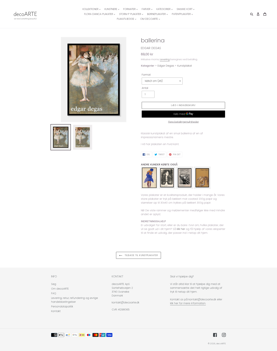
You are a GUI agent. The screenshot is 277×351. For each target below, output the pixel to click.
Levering (165, 59)
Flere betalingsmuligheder (183, 121)
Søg (53, 284)
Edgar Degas (151, 48)
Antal (145, 88)
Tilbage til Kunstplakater (141, 255)
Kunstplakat (184, 66)
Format (146, 75)
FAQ (53, 293)
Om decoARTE (60, 289)
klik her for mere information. (188, 303)
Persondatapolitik (62, 306)
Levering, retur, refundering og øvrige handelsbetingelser (74, 300)
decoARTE (221, 343)
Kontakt (56, 311)
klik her (181, 229)
